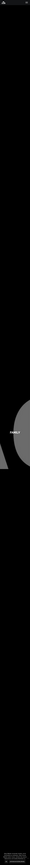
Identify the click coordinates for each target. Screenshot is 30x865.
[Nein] (28, 858)
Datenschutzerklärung (17, 861)
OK (6, 861)
